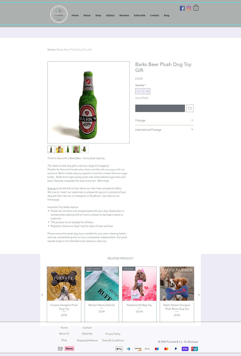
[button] (196, 7)
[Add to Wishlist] (190, 108)
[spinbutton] (143, 91)
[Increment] (148, 91)
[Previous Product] (42, 295)
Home (51, 49)
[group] (120, 294)
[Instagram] (188, 8)
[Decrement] (138, 91)
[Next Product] (199, 295)
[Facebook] (182, 8)
